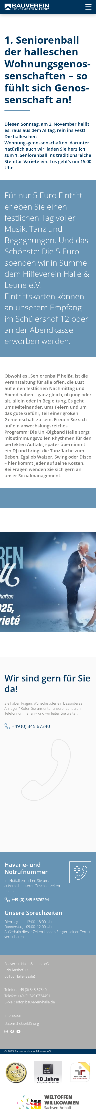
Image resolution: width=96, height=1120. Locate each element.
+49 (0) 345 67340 (31, 726)
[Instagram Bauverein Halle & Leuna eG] (6, 1031)
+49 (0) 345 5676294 (30, 899)
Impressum (13, 1015)
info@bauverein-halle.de (35, 1002)
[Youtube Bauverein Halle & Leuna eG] (19, 1031)
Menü (81, 8)
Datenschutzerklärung (21, 1023)
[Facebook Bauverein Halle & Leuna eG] (12, 1031)
